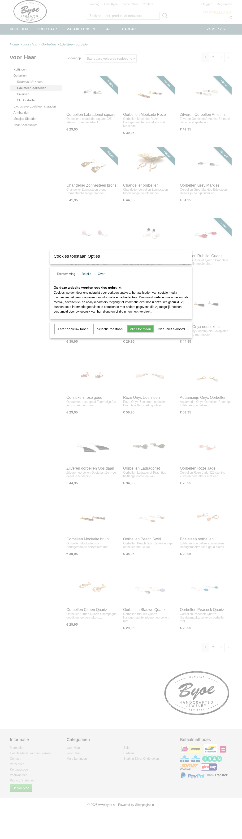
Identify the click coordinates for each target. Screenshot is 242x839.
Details (86, 274)
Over (101, 274)
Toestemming (66, 274)
